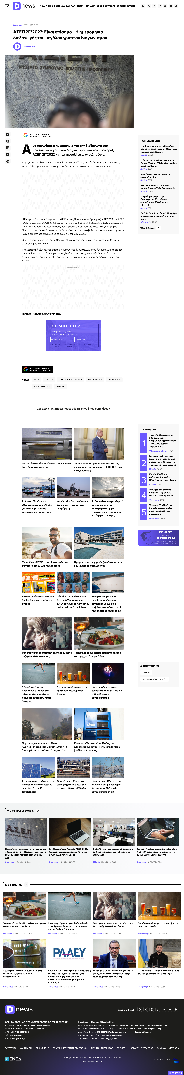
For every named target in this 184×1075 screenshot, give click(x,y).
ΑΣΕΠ (37, 154)
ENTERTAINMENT (126, 6)
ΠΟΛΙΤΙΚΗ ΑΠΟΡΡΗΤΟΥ (102, 1048)
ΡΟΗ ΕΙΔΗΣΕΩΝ (150, 140)
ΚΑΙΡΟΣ (146, 672)
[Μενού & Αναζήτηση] (7, 6)
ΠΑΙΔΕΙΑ (90, 6)
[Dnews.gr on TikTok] (160, 6)
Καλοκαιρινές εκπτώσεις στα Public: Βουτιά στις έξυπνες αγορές (38, 600)
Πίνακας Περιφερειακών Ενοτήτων (41, 313)
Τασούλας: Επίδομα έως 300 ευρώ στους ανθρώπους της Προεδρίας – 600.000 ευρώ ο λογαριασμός (98, 467)
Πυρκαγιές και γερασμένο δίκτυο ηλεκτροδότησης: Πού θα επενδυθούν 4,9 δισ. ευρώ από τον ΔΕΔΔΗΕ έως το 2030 (45, 747)
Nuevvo (98, 1061)
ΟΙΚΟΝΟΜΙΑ (58, 6)
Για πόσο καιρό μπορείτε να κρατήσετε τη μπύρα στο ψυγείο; (72, 690)
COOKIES (121, 1048)
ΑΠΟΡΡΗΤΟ (177, 1073)
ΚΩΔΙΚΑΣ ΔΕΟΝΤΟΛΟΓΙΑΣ (141, 1048)
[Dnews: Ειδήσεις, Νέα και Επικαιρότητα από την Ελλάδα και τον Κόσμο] (24, 6)
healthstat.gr (8, 933)
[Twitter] (8, 141)
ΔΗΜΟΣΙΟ (60, 386)
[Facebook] (8, 134)
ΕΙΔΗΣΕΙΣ (49, 379)
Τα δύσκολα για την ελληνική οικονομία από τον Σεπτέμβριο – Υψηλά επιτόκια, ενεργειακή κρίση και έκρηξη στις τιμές (107, 508)
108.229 (85, 249)
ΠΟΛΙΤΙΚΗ (45, 6)
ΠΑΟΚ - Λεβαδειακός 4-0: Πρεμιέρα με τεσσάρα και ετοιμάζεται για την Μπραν (158, 216)
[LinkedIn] (8, 148)
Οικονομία (18, 25)
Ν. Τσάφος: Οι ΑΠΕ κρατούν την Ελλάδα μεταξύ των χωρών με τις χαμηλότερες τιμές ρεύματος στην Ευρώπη (113, 973)
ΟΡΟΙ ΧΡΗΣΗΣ (42, 1048)
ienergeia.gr (8, 987)
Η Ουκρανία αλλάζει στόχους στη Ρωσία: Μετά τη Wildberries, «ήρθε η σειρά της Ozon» (158, 163)
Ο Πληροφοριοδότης (158, 451)
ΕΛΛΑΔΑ (70, 6)
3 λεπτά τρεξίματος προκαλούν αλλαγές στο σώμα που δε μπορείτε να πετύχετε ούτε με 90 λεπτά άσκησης (36, 694)
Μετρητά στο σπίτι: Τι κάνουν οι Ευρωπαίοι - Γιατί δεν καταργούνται (161, 492)
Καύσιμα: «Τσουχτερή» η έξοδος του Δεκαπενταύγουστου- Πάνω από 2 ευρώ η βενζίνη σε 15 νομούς (97, 747)
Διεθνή (143, 169)
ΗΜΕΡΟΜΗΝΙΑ (95, 379)
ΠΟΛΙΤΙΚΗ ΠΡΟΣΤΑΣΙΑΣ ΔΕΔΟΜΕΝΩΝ (70, 1048)
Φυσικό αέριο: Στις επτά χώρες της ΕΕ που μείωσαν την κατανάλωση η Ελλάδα (71, 784)
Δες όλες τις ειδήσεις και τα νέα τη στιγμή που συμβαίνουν (73, 408)
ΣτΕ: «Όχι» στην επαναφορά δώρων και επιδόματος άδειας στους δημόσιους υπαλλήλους (113, 852)
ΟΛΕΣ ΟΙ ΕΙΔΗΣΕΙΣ (126, 1010)
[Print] (8, 161)
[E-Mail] (8, 154)
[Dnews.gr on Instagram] (154, 6)
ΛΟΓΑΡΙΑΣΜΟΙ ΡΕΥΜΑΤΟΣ (154, 679)
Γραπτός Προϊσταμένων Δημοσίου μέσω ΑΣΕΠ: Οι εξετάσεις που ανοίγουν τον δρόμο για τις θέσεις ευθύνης (157, 852)
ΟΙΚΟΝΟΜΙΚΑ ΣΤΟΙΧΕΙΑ (168, 1048)
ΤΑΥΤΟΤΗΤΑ (10, 1048)
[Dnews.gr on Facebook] (143, 6)
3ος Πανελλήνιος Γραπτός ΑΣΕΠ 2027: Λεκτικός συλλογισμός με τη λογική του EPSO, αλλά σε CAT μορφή (69, 852)
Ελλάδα (143, 155)
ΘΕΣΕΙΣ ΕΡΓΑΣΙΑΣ (106, 6)
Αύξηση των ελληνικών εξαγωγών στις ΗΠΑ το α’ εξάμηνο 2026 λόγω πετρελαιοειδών (22, 973)
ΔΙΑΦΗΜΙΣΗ (26, 1048)
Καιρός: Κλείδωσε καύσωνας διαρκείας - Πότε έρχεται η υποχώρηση (72, 505)
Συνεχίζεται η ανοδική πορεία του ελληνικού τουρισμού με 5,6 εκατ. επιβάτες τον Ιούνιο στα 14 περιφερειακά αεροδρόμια (106, 603)
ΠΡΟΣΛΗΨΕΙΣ (114, 379)
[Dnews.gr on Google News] (165, 6)
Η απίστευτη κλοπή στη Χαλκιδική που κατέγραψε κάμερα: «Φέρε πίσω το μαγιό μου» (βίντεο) (158, 149)
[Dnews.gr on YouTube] (171, 6)
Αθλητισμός (145, 222)
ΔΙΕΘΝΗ (81, 6)
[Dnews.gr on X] (149, 6)
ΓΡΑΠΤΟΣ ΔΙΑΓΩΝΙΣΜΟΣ (70, 379)
